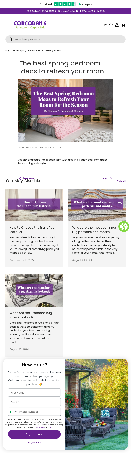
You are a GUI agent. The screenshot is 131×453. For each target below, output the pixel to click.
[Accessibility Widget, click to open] (123, 226)
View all (121, 180)
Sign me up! (34, 434)
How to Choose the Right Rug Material (32, 229)
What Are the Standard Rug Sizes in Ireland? (31, 315)
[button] (123, 25)
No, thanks (34, 442)
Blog (7, 50)
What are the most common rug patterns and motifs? (94, 229)
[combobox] (13, 412)
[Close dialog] (124, 362)
